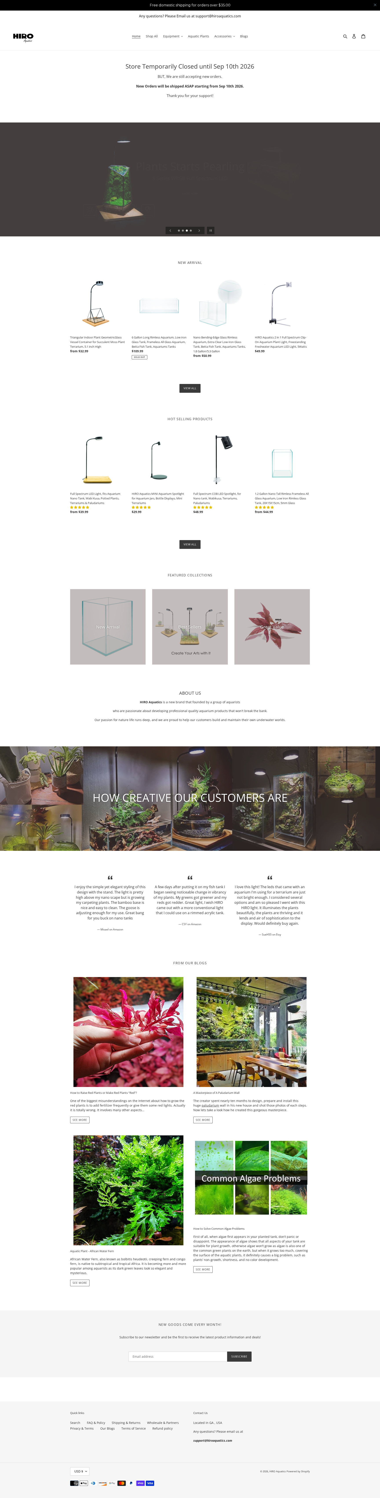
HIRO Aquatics (277, 1471)
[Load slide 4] (191, 231)
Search (75, 1423)
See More (80, 1120)
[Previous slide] (170, 230)
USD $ (78, 1471)
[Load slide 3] (187, 231)
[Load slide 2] (183, 231)
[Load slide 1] (179, 231)
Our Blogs (107, 1428)
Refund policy (162, 1428)
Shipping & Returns (126, 1423)
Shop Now (190, 193)
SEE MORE (203, 1269)
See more (80, 1283)
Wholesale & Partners (163, 1423)
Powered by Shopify (298, 1471)
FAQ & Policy (96, 1423)
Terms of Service (133, 1428)
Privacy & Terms (82, 1428)
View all (190, 388)
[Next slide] (199, 230)
